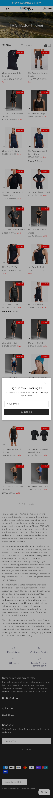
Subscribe (26, 412)
